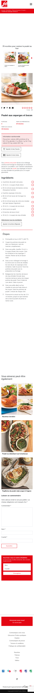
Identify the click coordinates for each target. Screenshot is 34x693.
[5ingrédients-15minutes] (9, 671)
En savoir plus (17, 621)
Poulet (23, 10)
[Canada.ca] (27, 686)
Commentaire (6, 506)
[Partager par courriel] (13, 108)
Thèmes (17, 655)
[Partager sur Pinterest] (7, 108)
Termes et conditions (17, 643)
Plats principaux (16, 10)
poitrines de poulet (10, 163)
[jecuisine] (21, 671)
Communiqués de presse (17, 641)
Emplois (17, 638)
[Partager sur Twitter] (4, 108)
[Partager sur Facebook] (1, 108)
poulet (15, 168)
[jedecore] (26, 671)
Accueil (3, 10)
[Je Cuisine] (4, 4)
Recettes (8, 10)
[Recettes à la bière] (17, 399)
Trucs (17, 658)
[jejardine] (31, 671)
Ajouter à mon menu (12, 155)
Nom (3, 529)
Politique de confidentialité (17, 646)
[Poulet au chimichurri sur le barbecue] (17, 436)
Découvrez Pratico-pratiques (17, 635)
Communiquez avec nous (17, 633)
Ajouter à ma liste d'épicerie (11, 224)
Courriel (4, 537)
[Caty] (15, 671)
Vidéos (17, 660)
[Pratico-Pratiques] (3, 671)
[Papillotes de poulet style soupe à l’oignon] (17, 473)
